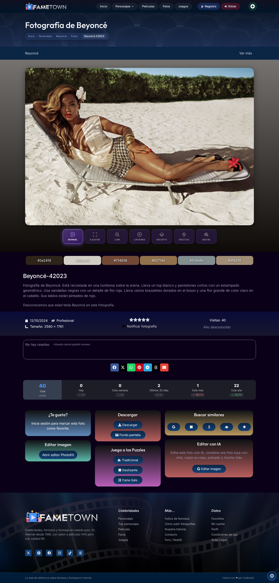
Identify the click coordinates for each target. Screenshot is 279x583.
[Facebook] (49, 553)
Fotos (166, 6)
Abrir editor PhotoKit (58, 455)
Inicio (103, 6)
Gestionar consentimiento (272, 576)
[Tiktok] (70, 553)
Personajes (123, 6)
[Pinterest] (39, 553)
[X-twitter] (28, 553)
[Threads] (80, 553)
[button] (114, 367)
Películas (148, 6)
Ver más (245, 53)
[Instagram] (59, 553)
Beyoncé (61, 36)
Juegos (183, 6)
